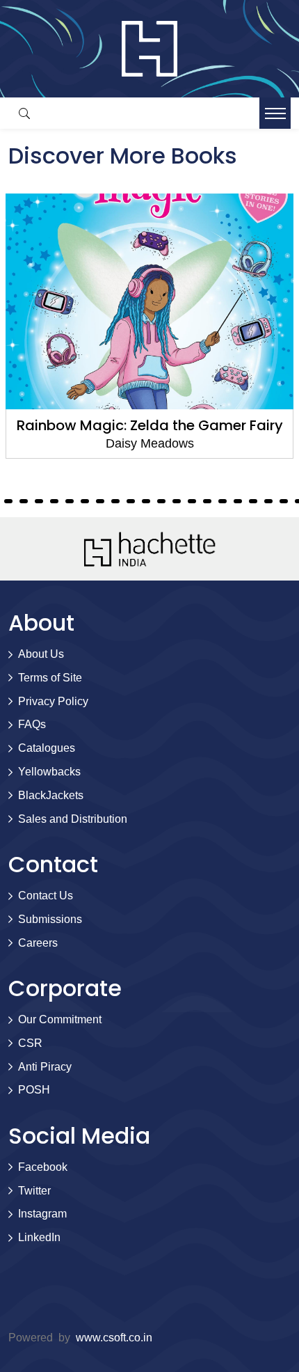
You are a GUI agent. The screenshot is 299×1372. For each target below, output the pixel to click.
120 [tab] (176, 501)
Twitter (34, 1191)
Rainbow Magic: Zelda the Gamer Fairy (150, 425)
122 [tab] (207, 501)
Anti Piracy (45, 1067)
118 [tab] (146, 501)
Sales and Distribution (72, 819)
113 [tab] (69, 501)
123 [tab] (222, 501)
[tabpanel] (149, 326)
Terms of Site (50, 678)
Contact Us (45, 895)
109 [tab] (8, 501)
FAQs (32, 724)
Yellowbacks (49, 772)
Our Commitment (60, 1019)
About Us (41, 654)
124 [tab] (238, 501)
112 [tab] (54, 501)
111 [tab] (39, 501)
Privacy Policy (53, 701)
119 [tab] (161, 501)
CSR (30, 1043)
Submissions (50, 919)
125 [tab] (253, 501)
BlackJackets (50, 795)
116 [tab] (115, 501)
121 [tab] (192, 501)
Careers (38, 943)
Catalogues (46, 748)
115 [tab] (100, 501)
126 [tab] (268, 501)
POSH (34, 1090)
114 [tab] (85, 501)
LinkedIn (39, 1237)
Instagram (42, 1214)
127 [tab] (284, 501)
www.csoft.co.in (114, 1337)
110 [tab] (23, 501)
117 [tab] (131, 501)
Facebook (42, 1167)
